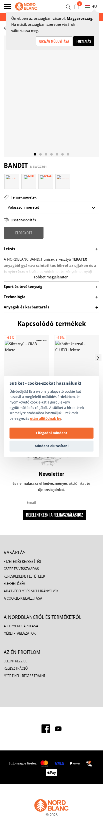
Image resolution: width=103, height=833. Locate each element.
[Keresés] (68, 7)
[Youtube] (58, 729)
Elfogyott (23, 232)
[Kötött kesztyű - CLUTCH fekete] (76, 360)
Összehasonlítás (23, 220)
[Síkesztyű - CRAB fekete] (26, 360)
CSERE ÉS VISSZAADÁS (21, 568)
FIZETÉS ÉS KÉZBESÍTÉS (22, 561)
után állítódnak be (45, 418)
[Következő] (98, 357)
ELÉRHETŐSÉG (15, 583)
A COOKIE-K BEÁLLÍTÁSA (23, 598)
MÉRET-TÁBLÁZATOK (20, 633)
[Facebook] (46, 728)
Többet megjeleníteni (52, 277)
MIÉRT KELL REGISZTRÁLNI (24, 675)
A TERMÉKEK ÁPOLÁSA (21, 626)
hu (94, 6)
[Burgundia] (63, 177)
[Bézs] (46, 177)
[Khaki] (12, 177)
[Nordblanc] (26, 6)
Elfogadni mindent (51, 433)
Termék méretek (23, 197)
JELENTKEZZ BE (15, 661)
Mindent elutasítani (51, 446)
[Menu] (7, 6)
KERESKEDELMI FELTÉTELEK (24, 576)
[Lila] (29, 177)
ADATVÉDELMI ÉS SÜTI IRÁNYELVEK (31, 591)
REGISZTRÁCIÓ (16, 668)
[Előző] (5, 357)
